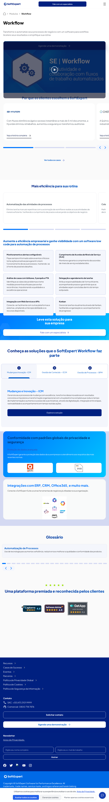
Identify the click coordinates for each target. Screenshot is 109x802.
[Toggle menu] (104, 4)
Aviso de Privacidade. (14, 739)
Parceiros (7, 676)
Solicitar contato (54, 714)
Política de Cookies (13, 684)
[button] (18, 147)
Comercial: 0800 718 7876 (20, 706)
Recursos (7, 663)
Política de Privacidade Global (18, 680)
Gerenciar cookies (50, 797)
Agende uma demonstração (52, 724)
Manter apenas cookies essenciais (79, 797)
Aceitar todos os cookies (26, 797)
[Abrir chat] (102, 795)
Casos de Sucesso (12, 667)
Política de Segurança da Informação (21, 688)
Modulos (13, 13)
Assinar (54, 757)
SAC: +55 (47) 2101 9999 (19, 702)
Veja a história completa (17, 135)
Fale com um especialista (62, 4)
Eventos (7, 671)
